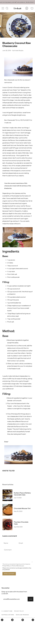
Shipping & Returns (8, 614)
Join (30, 599)
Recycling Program (22, 614)
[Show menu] (3, 8)
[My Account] (26, 8)
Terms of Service (16, 565)
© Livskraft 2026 (7, 611)
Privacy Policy (6, 565)
